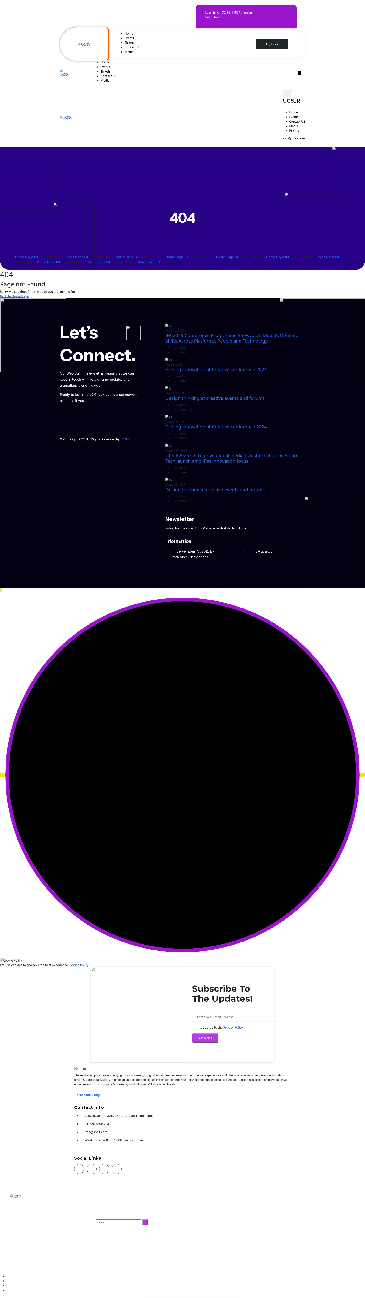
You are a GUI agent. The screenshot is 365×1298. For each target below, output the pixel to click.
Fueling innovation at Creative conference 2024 (216, 369)
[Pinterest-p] (276, 21)
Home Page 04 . (29, 257)
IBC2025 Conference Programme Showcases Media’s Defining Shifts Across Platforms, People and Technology (231, 338)
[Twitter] (276, 10)
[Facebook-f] (264, 10)
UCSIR (125, 439)
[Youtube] (98, 427)
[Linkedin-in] (287, 10)
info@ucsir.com (294, 138)
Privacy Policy (233, 1027)
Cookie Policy (78, 965)
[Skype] (117, 1169)
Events (129, 38)
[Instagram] (92, 1169)
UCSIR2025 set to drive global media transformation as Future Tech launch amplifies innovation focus (232, 458)
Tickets (130, 43)
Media (129, 52)
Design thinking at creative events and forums (215, 398)
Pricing (294, 130)
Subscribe (205, 1038)
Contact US (132, 47)
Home (129, 33)
